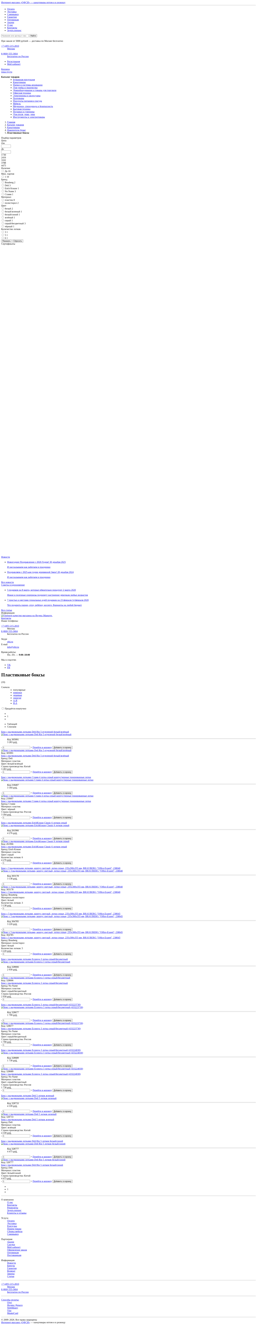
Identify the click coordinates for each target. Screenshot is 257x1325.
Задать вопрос (14, 30)
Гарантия (12, 1268)
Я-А (15, 703)
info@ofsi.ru (13, 647)
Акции (10, 22)
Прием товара (14, 1229)
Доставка (12, 11)
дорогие (17, 698)
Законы (11, 1273)
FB (8, 667)
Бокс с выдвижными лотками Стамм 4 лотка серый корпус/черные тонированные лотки (46, 801)
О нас (10, 25)
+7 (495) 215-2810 (10, 626)
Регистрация (13, 61)
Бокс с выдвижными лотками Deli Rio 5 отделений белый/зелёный (35, 755)
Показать (6, 241)
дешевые (17, 695)
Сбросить (18, 241)
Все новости (7, 582)
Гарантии (12, 17)
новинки (17, 692)
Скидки (11, 1244)
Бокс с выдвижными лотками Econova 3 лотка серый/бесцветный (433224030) (41, 1074)
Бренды (11, 1265)
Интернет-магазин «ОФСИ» (15, 1322)
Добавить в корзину (62, 747)
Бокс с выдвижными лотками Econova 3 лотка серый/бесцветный (34, 983)
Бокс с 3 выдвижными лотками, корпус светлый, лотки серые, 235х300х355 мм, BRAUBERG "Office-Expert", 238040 (60, 892)
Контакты (12, 27)
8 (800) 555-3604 (9, 631)
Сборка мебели (14, 1231)
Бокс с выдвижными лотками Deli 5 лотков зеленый (27, 1119)
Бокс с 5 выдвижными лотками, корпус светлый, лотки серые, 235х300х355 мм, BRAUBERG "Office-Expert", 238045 (60, 937)
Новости (5, 557)
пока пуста (6, 70)
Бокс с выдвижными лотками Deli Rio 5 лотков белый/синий (32, 1165)
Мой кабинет (14, 64)
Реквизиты (12, 1207)
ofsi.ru (10, 641)
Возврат (11, 1271)
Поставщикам (14, 1255)
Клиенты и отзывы (16, 1213)
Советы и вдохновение (13, 585)
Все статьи (6, 610)
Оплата (11, 9)
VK (9, 665)
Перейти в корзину (42, 747)
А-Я (15, 700)
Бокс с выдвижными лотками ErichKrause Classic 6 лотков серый (34, 846)
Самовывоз (13, 14)
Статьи (10, 1276)
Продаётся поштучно (15, 708)
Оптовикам (13, 19)
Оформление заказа (17, 1250)
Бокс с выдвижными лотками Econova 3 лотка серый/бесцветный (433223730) (41, 1028)
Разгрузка (12, 1226)
